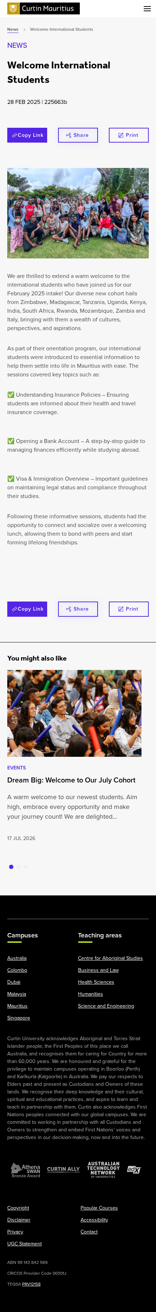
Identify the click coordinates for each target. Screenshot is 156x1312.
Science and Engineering (106, 1005)
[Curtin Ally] (63, 1170)
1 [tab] (11, 867)
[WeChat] (118, 903)
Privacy (15, 1231)
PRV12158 (31, 1284)
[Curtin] (43, 9)
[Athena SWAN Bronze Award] (25, 1170)
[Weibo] (98, 903)
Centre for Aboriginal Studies (110, 958)
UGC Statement (24, 1243)
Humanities (90, 993)
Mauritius (17, 1005)
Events (16, 767)
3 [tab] (26, 867)
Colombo (17, 970)
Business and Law (98, 970)
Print (132, 135)
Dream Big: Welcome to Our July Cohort (71, 780)
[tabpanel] (74, 756)
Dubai (13, 982)
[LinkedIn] (78, 903)
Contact (89, 1231)
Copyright (18, 1207)
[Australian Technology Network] (103, 1170)
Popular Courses (99, 1207)
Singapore (18, 1017)
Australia (16, 958)
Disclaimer (18, 1219)
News (17, 45)
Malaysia (16, 993)
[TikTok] (138, 903)
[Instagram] (37, 903)
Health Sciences (96, 982)
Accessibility (94, 1219)
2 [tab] (18, 867)
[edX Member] (134, 1170)
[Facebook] (17, 903)
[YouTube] (57, 903)
